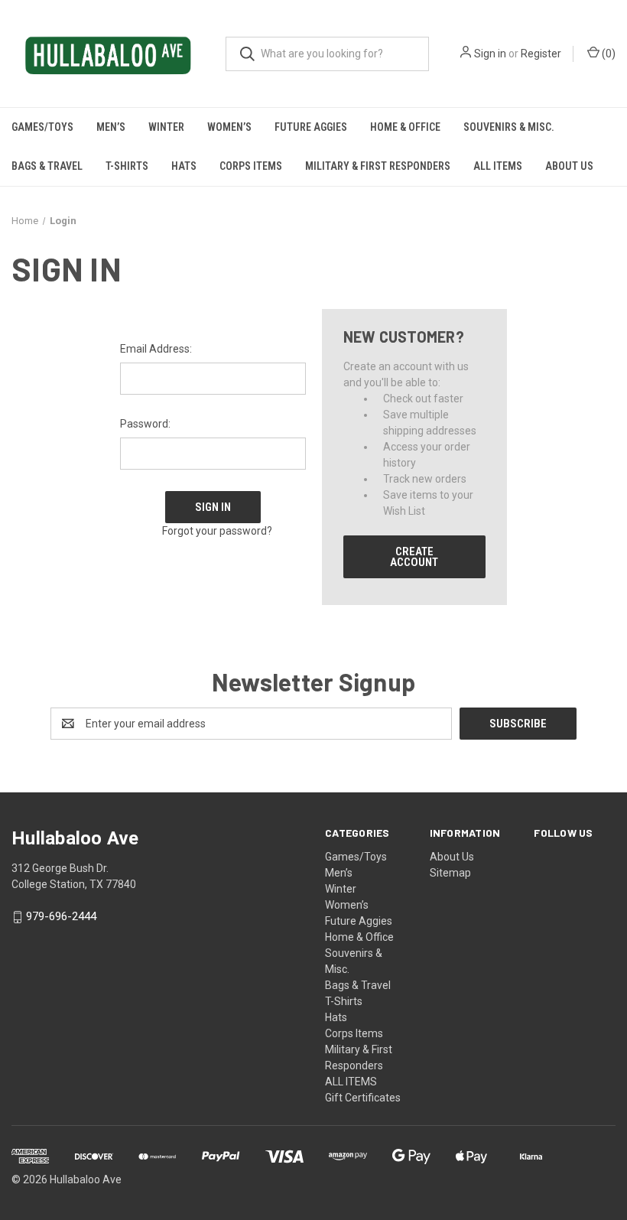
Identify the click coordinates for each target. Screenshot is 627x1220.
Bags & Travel (47, 166)
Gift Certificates (363, 1097)
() (607, 53)
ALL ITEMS (497, 166)
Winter (166, 127)
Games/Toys (42, 127)
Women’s (229, 127)
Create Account (414, 557)
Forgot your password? (217, 531)
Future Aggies (311, 127)
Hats (184, 166)
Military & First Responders (377, 166)
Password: (145, 424)
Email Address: (156, 349)
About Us (569, 166)
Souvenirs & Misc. (508, 127)
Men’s (110, 127)
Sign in (490, 53)
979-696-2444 (61, 917)
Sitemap (450, 873)
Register (541, 53)
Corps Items (250, 166)
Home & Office (405, 127)
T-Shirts (127, 166)
